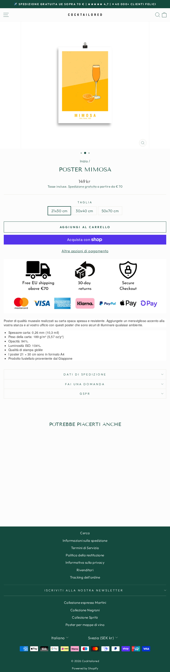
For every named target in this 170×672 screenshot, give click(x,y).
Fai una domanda (85, 384)
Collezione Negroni (85, 610)
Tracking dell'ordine (85, 577)
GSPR (85, 393)
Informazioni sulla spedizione (85, 540)
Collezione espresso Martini (85, 602)
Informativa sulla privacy (85, 562)
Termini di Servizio (85, 548)
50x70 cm (110, 210)
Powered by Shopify (85, 668)
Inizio (84, 161)
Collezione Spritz (85, 617)
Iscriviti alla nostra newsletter (83, 590)
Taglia (85, 202)
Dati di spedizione (85, 374)
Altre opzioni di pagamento (85, 251)
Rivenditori (85, 570)
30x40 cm (84, 210)
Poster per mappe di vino (85, 625)
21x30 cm (59, 210)
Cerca (85, 533)
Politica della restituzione (85, 555)
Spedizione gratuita (82, 186)
